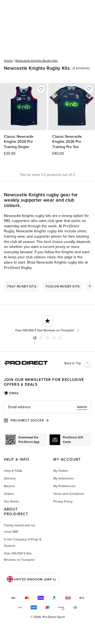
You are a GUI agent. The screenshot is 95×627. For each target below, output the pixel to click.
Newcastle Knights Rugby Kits (36, 60)
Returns (9, 486)
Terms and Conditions (68, 493)
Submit (82, 406)
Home (8, 60)
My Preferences (64, 486)
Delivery (10, 478)
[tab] (11, 393)
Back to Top (72, 363)
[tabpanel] (47, 407)
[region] (47, 286)
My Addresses (63, 478)
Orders (9, 493)
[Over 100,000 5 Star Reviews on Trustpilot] (47, 323)
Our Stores (11, 501)
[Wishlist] (41, 89)
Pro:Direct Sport (53, 617)
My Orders (60, 470)
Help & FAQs (13, 470)
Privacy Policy (63, 501)
